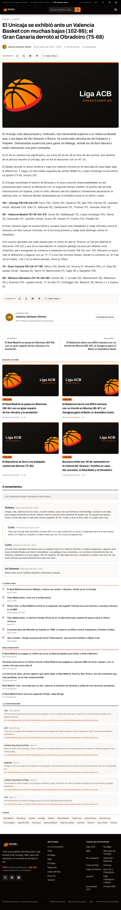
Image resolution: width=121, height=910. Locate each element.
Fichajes (51, 863)
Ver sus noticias (105, 317)
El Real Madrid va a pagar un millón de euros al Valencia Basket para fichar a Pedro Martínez (50, 653)
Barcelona (21, 818)
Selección (52, 867)
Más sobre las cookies (77, 902)
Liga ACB (16, 19)
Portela (114, 823)
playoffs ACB (23, 823)
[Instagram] (19, 877)
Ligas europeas (93, 869)
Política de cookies (57, 902)
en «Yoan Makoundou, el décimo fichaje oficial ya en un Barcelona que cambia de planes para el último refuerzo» (51, 720)
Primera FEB (109, 886)
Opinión (51, 880)
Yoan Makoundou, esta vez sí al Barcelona (29, 597)
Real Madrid (9, 818)
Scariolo (80, 823)
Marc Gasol (102, 823)
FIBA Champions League (108, 879)
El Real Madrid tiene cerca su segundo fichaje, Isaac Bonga (33, 694)
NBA (50, 859)
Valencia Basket (50, 823)
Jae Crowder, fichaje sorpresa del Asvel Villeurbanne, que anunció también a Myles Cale (53, 638)
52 (25, 417)
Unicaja (32, 818)
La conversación (85, 2)
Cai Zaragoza (9, 823)
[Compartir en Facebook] (30, 56)
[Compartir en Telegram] (36, 56)
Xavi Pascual (104, 818)
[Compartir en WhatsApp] (17, 56)
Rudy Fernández (67, 823)
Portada (5, 19)
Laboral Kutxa (90, 818)
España (51, 818)
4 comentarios (89, 46)
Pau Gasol (36, 823)
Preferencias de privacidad (107, 902)
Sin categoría (92, 858)
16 (25, 475)
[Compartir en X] (23, 56)
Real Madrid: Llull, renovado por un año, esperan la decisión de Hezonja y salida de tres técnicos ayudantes (58, 685)
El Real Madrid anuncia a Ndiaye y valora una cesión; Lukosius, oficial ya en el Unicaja (51, 589)
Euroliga (41, 818)
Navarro (91, 823)
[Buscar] (78, 9)
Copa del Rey (54, 871)
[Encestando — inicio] (9, 9)
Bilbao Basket (63, 818)
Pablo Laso (76, 818)
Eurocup (51, 875)
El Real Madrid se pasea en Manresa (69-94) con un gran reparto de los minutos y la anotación (24, 408)
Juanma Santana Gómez (17, 46)
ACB (50, 851)
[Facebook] (12, 877)
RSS (95, 2)
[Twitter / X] (5, 877)
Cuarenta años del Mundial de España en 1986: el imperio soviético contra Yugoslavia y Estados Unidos (61, 629)
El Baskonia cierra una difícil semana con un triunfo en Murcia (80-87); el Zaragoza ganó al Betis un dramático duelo (88, 408)
